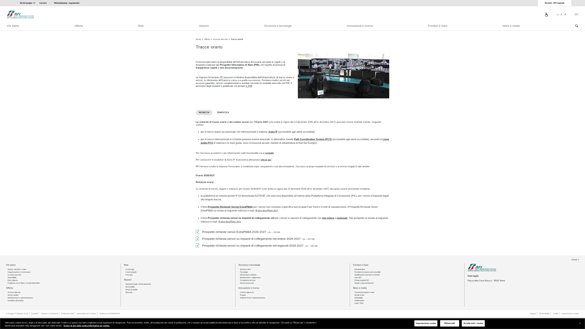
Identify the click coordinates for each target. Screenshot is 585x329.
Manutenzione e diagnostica (250, 277)
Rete (141, 25)
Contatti (34, 314)
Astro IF (273, 132)
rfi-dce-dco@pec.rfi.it (266, 210)
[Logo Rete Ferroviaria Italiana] (20, 14)
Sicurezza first (245, 269)
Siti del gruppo (26, 3)
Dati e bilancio (13, 280)
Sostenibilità (12, 277)
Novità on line (359, 295)
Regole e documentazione (364, 283)
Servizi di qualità (131, 289)
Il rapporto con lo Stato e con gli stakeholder (24, 283)
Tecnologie (244, 272)
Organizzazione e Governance (19, 272)
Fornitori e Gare (437, 25)
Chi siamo (13, 25)
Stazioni (204, 25)
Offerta (78, 25)
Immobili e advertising (15, 300)
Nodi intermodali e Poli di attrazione (138, 284)
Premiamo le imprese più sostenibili (367, 272)
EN (576, 14)
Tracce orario (237, 39)
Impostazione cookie (570, 314)
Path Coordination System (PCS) (313, 139)
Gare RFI (358, 277)
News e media (511, 25)
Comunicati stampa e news (364, 292)
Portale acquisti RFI (362, 280)
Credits (556, 314)
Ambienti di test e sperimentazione (20, 298)
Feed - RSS (359, 303)
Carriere (43, 3)
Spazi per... (129, 292)
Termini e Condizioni (49, 314)
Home (198, 39)
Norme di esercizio (247, 283)
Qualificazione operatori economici (367, 275)
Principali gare (360, 269)
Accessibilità (130, 287)
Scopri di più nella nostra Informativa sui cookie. (87, 326)
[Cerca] (576, 25)
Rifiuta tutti (449, 323)
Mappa (533, 314)
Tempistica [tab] (223, 112)
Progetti (243, 295)
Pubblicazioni (359, 300)
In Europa (129, 275)
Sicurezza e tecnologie (278, 25)
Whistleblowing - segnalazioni (66, 3)
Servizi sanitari (13, 295)
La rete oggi (129, 269)
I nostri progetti (130, 272)
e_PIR (249, 86)
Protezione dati (67, 314)
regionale (342, 218)
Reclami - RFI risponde (554, 3)
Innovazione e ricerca (360, 25)
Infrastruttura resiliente (248, 275)
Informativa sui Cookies (86, 314)
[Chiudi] (580, 323)
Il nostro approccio (247, 292)
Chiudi (574, 260)
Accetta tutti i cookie (473, 323)
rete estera (328, 218)
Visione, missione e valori (17, 269)
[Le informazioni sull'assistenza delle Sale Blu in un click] (546, 14)
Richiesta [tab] (204, 112)
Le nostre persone (14, 275)
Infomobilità (359, 298)
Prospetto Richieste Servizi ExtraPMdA (230, 207)
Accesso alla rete (220, 39)
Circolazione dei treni (247, 280)
